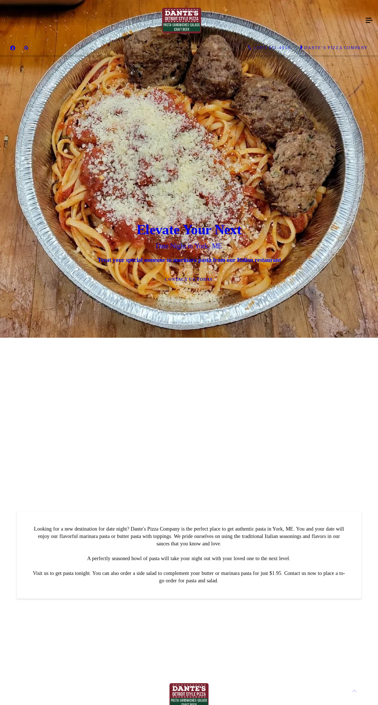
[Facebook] (13, 48)
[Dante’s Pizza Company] (181, 20)
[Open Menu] (369, 21)
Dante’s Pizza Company (336, 47)
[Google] (26, 48)
